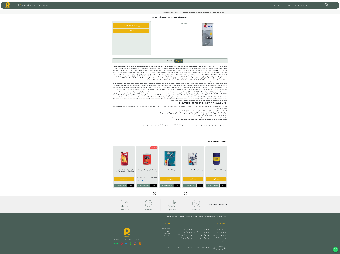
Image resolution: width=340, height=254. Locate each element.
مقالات (283, 5)
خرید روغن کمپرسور (187, 232)
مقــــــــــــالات (167, 233)
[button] (154, 193)
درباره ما (295, 5)
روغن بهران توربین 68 (220, 229)
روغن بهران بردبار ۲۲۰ (186, 238)
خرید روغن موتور (216, 125)
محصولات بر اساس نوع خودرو (213, 216)
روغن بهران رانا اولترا (204, 238)
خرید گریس (223, 241)
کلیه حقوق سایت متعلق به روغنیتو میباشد (132, 239)
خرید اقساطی (131, 31)
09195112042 (44, 5)
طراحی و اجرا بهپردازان (118, 239)
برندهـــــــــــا (167, 236)
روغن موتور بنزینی (203, 12)
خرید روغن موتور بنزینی (203, 125)
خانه (222, 12)
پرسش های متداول (172, 216)
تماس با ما (289, 5)
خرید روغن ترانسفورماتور (220, 235)
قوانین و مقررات (277, 5)
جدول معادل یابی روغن (303, 5)
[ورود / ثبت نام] (25, 5)
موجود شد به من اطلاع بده (130, 25)
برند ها (182, 216)
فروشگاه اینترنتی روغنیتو (158, 125)
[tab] (178, 61)
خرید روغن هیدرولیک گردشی (201, 232)
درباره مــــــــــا (167, 231)
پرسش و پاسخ (166, 229)
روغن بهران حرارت (204, 235)
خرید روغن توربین (221, 232)
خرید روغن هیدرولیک (203, 229)
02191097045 (33, 5)
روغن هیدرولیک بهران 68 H (185, 235)
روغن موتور (215, 12)
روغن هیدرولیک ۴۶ (221, 238)
